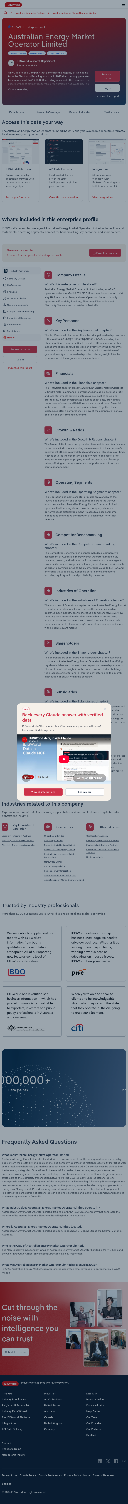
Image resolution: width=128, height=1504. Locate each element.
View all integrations (43, 791)
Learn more (84, 791)
